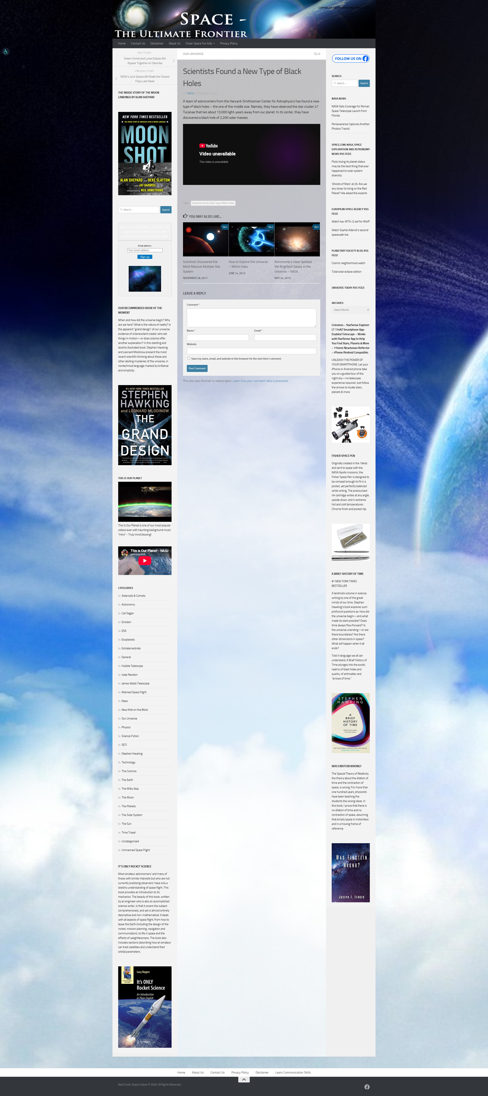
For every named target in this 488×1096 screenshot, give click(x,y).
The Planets (129, 806)
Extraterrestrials (131, 648)
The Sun (126, 823)
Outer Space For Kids (199, 43)
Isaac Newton (130, 674)
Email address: (145, 246)
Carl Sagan (128, 613)
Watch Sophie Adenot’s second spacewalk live (350, 232)
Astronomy (128, 604)
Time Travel (129, 832)
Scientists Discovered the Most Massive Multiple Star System (201, 266)
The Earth (127, 780)
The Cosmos (129, 771)
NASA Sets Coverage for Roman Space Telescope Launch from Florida (350, 111)
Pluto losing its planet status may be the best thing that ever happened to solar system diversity (350, 168)
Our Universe (193, 54)
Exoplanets (128, 639)
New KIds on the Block (135, 709)
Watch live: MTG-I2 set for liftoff (351, 221)
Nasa (125, 701)
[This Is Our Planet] (145, 521)
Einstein (126, 622)
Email (258, 330)
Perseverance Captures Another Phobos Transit (351, 126)
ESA (124, 631)
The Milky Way (130, 788)
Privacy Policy (229, 43)
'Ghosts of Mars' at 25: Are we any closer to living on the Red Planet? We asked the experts (349, 188)
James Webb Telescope (135, 683)
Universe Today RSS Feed (348, 287)
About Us (174, 43)
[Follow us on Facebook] (367, 1087)
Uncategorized (130, 841)
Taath (190, 93)
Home (122, 43)
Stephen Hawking (132, 753)
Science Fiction (130, 736)
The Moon (128, 797)
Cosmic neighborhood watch (348, 263)
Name (191, 330)
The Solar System (132, 815)
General (126, 657)
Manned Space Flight (134, 692)
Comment (193, 304)
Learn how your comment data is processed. (261, 381)
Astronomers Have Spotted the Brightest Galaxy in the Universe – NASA (293, 266)
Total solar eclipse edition (346, 271)
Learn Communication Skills (293, 1072)
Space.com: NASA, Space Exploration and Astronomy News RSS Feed (351, 149)
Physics (126, 727)
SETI (124, 745)
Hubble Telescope (132, 666)
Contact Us (138, 43)
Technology (128, 762)
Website (191, 344)
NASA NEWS (339, 98)
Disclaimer (156, 43)
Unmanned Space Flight (136, 850)
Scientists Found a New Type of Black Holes (213, 203)
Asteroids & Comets (133, 595)
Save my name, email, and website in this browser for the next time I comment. (236, 358)
